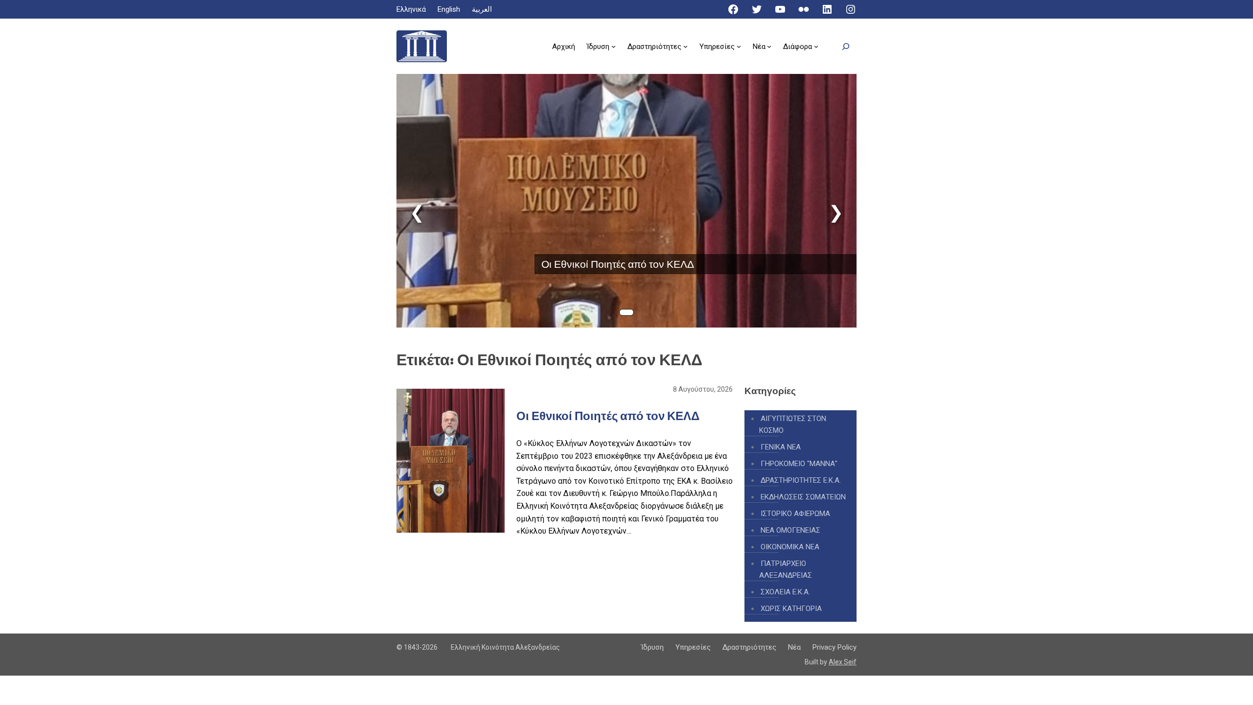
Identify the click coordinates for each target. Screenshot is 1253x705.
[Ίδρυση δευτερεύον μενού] (613, 46)
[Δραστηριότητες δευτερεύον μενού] (685, 46)
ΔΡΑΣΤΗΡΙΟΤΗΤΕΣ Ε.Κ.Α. (801, 480)
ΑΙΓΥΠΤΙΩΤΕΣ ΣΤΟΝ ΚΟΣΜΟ (792, 424)
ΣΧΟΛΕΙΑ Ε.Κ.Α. (785, 592)
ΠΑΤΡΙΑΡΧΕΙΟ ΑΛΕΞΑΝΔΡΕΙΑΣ (785, 569)
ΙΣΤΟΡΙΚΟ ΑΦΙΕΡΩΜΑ (795, 513)
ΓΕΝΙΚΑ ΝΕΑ (781, 447)
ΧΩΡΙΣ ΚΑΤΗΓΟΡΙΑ (791, 608)
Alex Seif (843, 662)
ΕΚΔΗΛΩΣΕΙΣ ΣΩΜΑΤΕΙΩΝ (803, 497)
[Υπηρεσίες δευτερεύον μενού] (739, 46)
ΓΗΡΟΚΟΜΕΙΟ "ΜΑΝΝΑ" (799, 463)
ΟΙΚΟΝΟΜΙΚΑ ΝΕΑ (790, 546)
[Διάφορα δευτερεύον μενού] (816, 46)
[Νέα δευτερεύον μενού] (769, 46)
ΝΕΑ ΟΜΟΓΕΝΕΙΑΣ (790, 530)
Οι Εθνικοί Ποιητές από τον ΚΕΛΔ (617, 264)
